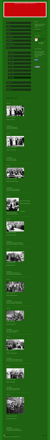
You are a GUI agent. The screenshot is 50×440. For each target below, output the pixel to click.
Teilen (37, 59)
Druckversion (7, 435)
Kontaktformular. (38, 30)
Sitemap (12, 435)
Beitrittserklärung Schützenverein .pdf (42, 40)
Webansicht (44, 435)
